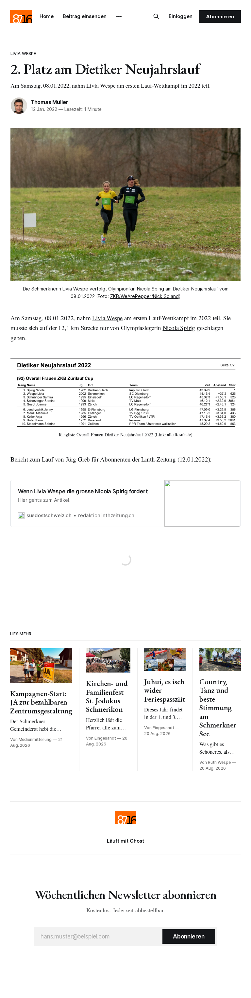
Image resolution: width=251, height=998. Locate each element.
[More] (119, 16)
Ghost (137, 841)
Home (47, 16)
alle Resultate (179, 434)
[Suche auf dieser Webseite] (156, 16)
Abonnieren (220, 16)
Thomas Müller (49, 102)
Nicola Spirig (179, 328)
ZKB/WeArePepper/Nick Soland (144, 296)
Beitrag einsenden (85, 16)
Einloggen (180, 16)
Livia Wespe (23, 53)
